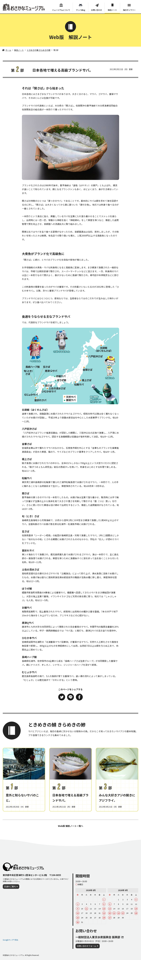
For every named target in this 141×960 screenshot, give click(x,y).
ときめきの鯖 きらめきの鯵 (38, 50)
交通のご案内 (10, 886)
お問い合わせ (96, 10)
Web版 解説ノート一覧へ (70, 826)
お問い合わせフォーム (86, 946)
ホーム (8, 50)
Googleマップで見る (10, 940)
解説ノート (112, 10)
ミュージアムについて (61, 10)
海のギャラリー (129, 10)
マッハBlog (80, 10)
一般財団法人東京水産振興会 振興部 (97, 937)
